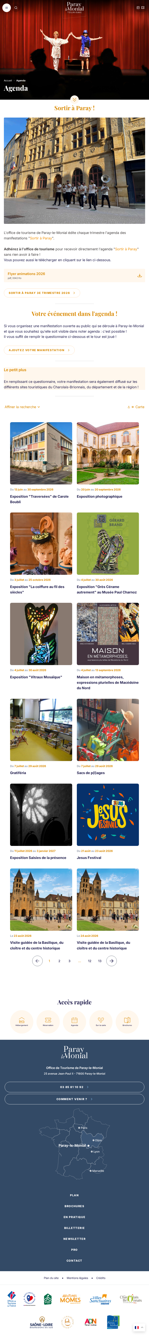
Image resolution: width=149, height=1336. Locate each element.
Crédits (100, 1278)
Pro (74, 1249)
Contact (74, 1260)
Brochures (74, 1206)
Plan (74, 1195)
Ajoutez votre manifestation (36, 350)
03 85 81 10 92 (71, 1087)
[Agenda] (138, 8)
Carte (139, 407)
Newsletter (74, 1238)
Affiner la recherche (20, 407)
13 (99, 961)
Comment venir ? (71, 1099)
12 (89, 961)
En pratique (75, 1217)
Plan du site (51, 1278)
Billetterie (74, 1228)
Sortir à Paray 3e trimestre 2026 (39, 292)
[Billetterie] (142, 8)
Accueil (8, 80)
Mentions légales (77, 1278)
